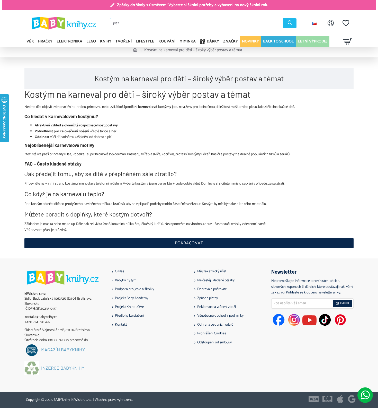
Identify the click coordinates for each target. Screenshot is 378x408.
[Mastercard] (327, 399)
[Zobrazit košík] (348, 41)
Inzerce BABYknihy (62, 368)
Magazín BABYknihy (63, 349)
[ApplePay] (340, 399)
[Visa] (314, 399)
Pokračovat (189, 243)
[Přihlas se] (330, 23)
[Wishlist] (346, 23)
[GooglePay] (352, 399)
